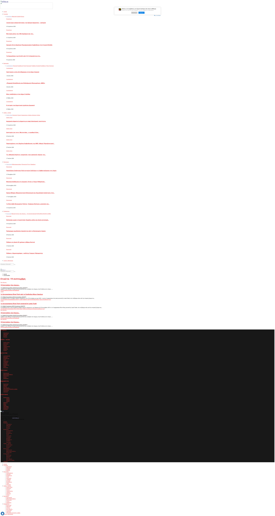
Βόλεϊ (4, 403)
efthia (4, 287)
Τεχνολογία (6, 390)
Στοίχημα (5, 409)
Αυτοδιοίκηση (9, 68)
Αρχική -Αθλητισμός (8, 260)
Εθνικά (8, 400)
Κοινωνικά (8, 216)
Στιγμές (5, 345)
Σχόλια (5, 350)
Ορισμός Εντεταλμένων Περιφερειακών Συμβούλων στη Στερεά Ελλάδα (29, 45)
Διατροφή (5, 391)
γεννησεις (13, 290)
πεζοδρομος (34, 308)
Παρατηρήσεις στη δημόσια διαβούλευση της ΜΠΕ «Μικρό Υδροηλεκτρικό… (30, 143)
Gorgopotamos (10, 299)
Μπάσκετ (5, 402)
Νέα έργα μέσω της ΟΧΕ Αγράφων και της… (20, 34)
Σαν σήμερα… (6, 387)
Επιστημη (5, 367)
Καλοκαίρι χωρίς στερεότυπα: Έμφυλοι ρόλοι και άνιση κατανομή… (27, 220)
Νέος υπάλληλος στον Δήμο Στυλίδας (18, 94)
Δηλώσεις (5, 349)
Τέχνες (5, 377)
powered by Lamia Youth (19, 299)
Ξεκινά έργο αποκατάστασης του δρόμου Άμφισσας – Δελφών (26, 23)
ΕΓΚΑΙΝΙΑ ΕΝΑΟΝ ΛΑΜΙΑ (10, 389)
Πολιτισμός (6, 162)
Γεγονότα (5, 14)
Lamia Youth (22, 308)
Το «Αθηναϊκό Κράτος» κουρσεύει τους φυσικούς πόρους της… (26, 154)
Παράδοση (5, 378)
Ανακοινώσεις (6, 346)
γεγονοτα (9, 290)
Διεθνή (7, 401)
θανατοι (17, 290)
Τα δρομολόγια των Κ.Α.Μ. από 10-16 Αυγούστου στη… (23, 56)
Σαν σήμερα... (4, 282)
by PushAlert (158, 15)
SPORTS (5, 461)
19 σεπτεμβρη (4, 290)
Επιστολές (5, 343)
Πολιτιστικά (9, 166)
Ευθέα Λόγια (9, 117)
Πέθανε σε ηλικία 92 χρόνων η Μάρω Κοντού (20, 242)
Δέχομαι (142, 12)
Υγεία (4, 359)
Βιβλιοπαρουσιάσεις (8, 374)
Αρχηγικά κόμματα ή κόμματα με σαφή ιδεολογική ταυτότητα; (26, 121)
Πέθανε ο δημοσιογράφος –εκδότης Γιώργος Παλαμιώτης (24, 253)
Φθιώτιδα (5, 334)
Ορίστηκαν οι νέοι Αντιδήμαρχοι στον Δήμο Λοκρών (22, 72)
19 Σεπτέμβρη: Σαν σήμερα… (10, 285)
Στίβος (4, 405)
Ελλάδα (5, 335)
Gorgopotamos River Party (13, 308)
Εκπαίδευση (6, 358)
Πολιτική (5, 357)
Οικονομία (5, 361)
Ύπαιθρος (5, 362)
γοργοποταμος (33, 299)
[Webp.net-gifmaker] (27, 8)
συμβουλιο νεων (47, 299)
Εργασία (5, 363)
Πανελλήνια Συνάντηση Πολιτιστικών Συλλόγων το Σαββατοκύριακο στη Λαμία (31, 170)
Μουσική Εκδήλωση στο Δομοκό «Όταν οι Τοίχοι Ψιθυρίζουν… (25, 182)
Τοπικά (8, 398)
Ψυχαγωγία (6, 375)
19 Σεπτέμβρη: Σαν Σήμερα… (10, 313)
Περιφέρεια (9, 19)
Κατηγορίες (6, 63)
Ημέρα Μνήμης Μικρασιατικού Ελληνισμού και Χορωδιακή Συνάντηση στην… (30, 193)
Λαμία (2, 291)
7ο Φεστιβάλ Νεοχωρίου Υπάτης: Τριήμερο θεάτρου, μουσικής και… (27, 204)
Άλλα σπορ (6, 407)
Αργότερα (134, 12)
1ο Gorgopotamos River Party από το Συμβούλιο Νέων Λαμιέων (22, 294)
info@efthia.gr (15, 418)
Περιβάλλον (6, 365)
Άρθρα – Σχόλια (7, 112)
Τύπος (4, 366)
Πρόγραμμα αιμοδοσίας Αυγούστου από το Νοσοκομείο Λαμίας (26, 231)
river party (27, 299)
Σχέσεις (5, 386)
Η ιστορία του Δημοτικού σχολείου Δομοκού (20, 105)
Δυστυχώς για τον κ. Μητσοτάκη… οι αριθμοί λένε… (22, 132)
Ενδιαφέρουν (6, 211)
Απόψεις (5, 347)
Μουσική (5, 385)
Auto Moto (5, 406)
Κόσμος (5, 336)
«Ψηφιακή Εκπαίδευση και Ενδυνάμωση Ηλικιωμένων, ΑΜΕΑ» (25, 83)
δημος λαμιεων (39, 299)
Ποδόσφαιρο (6, 397)
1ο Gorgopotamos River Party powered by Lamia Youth (19, 303)
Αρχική (5, 11)
